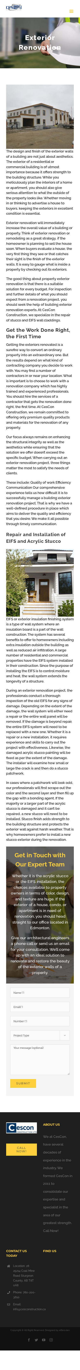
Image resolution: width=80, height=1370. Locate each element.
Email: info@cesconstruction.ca (25, 1307)
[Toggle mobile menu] (72, 11)
